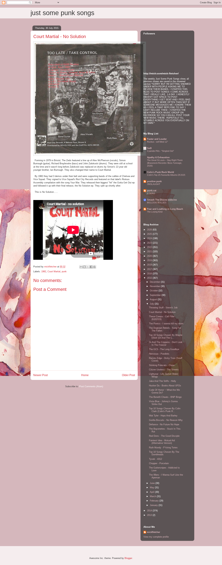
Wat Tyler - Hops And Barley (163, 415)
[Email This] (81, 267)
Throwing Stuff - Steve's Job (163, 307)
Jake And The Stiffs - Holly (162, 381)
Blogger (128, 558)
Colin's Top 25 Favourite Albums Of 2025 (166, 175)
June (152, 483)
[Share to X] (87, 267)
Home (85, 375)
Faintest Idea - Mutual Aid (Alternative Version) (162, 441)
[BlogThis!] (84, 267)
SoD (149, 148)
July (152, 303)
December (155, 282)
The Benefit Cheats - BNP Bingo (165, 397)
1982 (43, 271)
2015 (150, 278)
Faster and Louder (157, 139)
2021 (150, 251)
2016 (150, 273)
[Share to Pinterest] (94, 267)
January (154, 505)
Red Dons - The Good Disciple (164, 436)
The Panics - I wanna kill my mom (166, 323)
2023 (150, 243)
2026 (150, 229)
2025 (150, 234)
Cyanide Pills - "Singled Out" (160, 151)
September (155, 295)
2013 (150, 515)
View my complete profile (156, 536)
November (155, 286)
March (153, 496)
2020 (150, 256)
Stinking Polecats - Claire (161, 365)
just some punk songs (62, 12)
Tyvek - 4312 (155, 459)
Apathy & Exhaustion (158, 157)
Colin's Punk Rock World (160, 172)
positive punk (154, 181)
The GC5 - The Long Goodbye (164, 349)
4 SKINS (151, 193)
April (152, 492)
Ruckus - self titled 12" (157, 142)
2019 (150, 260)
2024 (150, 238)
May (152, 487)
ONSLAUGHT (153, 184)
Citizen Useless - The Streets (164, 369)
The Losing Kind (155, 212)
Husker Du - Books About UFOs (165, 385)
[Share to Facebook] (91, 267)
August (154, 299)
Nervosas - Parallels (159, 353)
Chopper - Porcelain (159, 463)
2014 (150, 510)
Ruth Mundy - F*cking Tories (163, 447)
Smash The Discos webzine (162, 199)
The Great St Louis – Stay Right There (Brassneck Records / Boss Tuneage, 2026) (165, 163)
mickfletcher (153, 532)
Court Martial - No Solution (162, 312)
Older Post (128, 375)
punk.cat (151, 190)
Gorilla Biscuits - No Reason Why (166, 420)
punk (64, 271)
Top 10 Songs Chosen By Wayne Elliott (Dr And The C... (165, 336)
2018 (150, 264)
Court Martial (54, 271)
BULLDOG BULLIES (156, 202)
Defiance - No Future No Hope (164, 424)
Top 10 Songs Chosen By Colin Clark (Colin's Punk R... (164, 410)
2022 (150, 247)
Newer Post (40, 375)
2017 (150, 269)
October (154, 290)
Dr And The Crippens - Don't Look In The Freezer (165, 343)
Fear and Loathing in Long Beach (165, 209)
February (154, 500)
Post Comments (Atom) (91, 386)
